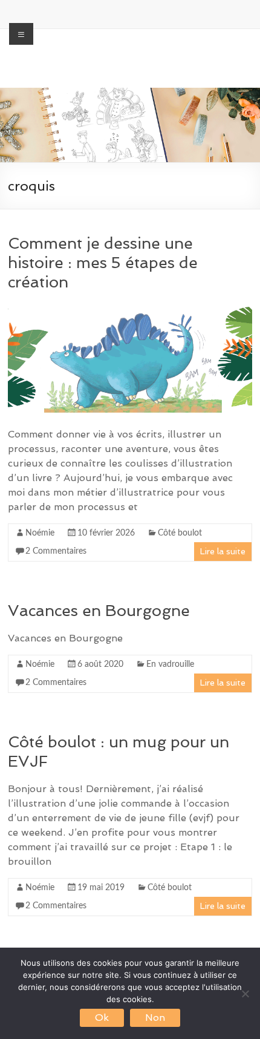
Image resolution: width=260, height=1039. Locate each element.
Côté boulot (180, 533)
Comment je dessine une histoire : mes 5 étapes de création (103, 262)
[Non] (245, 994)
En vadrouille (170, 664)
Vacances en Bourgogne (99, 610)
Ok (102, 1017)
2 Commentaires (55, 551)
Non (155, 1017)
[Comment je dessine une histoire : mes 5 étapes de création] (130, 308)
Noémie (39, 533)
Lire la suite (222, 551)
